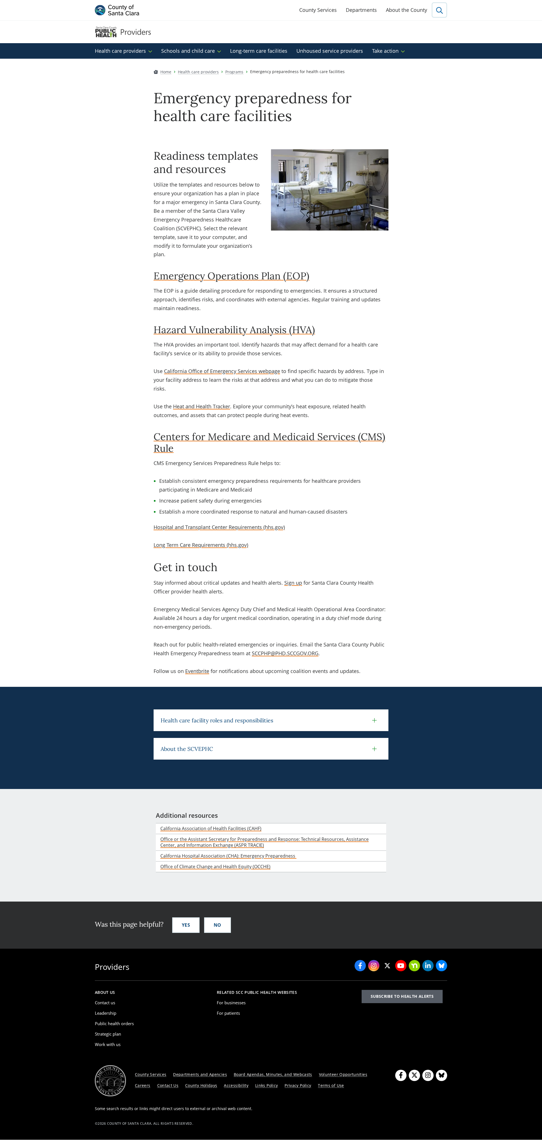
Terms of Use (331, 1085)
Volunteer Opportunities (343, 1074)
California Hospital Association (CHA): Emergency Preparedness (228, 856)
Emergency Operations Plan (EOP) (231, 275)
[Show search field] (439, 10)
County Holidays (201, 1085)
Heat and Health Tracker (201, 406)
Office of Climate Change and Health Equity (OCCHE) (215, 866)
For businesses (231, 1002)
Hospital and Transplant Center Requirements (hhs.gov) (219, 527)
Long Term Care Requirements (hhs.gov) (201, 545)
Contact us (105, 1002)
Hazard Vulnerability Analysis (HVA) (234, 329)
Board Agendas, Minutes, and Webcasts (273, 1074)
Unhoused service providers (329, 50)
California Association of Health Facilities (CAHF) (210, 828)
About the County (406, 9)
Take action (385, 50)
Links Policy (266, 1085)
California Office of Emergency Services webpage (222, 371)
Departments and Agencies (200, 1074)
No (217, 925)
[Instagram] (428, 1075)
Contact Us (168, 1085)
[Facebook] (400, 1075)
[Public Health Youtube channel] (400, 965)
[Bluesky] (441, 1075)
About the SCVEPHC (187, 748)
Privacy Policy (298, 1085)
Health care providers (120, 50)
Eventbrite (197, 671)
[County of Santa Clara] (117, 10)
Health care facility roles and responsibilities (217, 720)
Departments (361, 9)
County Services (318, 9)
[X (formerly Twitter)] (414, 1075)
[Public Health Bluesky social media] (441, 965)
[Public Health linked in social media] (428, 965)
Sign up (293, 582)
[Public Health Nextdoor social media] (414, 965)
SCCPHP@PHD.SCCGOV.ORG (285, 653)
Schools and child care (188, 50)
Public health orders (114, 1023)
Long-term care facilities (258, 50)
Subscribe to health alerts (402, 996)
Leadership (105, 1013)
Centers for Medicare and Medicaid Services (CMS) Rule (269, 442)
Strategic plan (108, 1034)
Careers (142, 1085)
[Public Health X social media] (387, 965)
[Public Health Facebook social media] (360, 965)
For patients (228, 1013)
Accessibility (236, 1085)
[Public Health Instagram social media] (373, 965)
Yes (186, 925)
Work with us (108, 1044)
